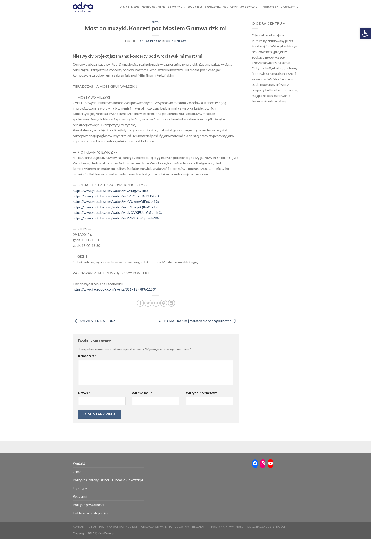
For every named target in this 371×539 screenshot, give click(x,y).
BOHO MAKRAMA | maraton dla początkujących (194, 321)
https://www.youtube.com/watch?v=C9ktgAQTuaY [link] (111, 190)
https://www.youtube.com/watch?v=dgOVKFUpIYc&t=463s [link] (117, 212)
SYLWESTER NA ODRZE (98, 321)
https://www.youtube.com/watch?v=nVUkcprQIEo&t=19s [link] (116, 201)
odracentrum (176, 40)
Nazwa (84, 393)
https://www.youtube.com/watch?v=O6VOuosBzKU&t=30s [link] (117, 196)
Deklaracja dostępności (90, 513)
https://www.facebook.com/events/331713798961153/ (114, 289)
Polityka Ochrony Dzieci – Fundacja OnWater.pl (108, 480)
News (155, 21)
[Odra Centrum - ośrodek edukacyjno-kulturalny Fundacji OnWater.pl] (83, 7)
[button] (365, 33)
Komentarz (87, 356)
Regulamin (80, 496)
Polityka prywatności (88, 505)
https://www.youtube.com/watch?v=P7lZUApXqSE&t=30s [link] (116, 218)
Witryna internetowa (201, 393)
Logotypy (80, 488)
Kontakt (79, 463)
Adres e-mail (142, 393)
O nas (77, 472)
